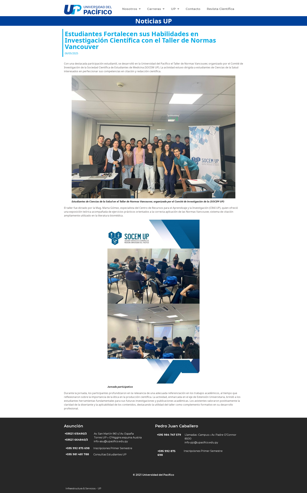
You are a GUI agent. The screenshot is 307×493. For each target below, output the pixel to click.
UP (173, 9)
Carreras (154, 9)
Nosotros (129, 9)
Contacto (193, 9)
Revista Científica (220, 9)
